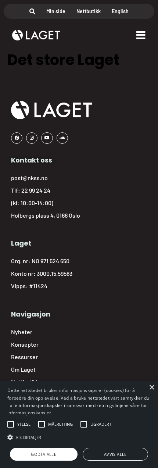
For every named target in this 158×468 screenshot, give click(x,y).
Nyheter (21, 331)
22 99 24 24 (35, 190)
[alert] (79, 424)
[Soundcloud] (62, 138)
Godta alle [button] (43, 454)
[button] (23, 424)
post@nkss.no (29, 177)
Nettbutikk (88, 11)
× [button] (151, 387)
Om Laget (23, 369)
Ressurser (24, 356)
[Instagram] (31, 138)
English (120, 11)
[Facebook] (16, 138)
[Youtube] (47, 138)
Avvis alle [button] (115, 454)
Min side (55, 11)
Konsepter (25, 344)
